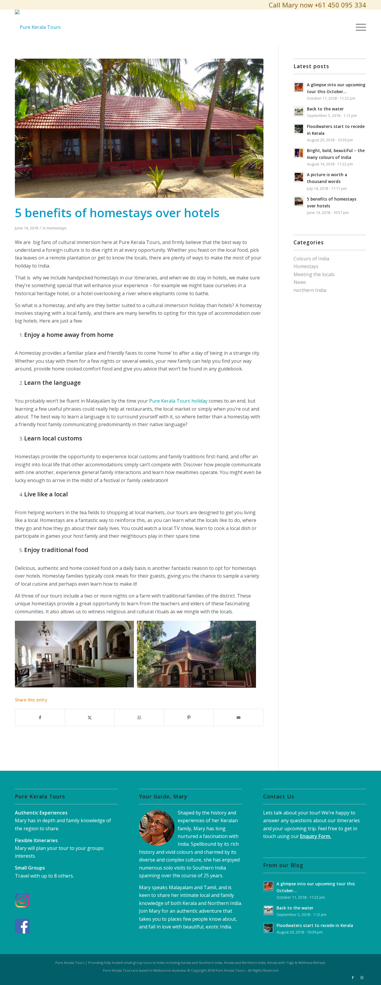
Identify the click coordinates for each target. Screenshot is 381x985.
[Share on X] (90, 717)
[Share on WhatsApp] (139, 717)
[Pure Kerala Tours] (38, 27)
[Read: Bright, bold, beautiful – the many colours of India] (298, 153)
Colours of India (311, 258)
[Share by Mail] (238, 717)
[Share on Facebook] (40, 717)
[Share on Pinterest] (189, 717)
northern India (309, 290)
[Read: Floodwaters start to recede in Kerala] (298, 128)
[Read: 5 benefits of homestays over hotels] (298, 201)
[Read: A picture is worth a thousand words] (298, 177)
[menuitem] (359, 27)
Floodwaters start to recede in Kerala (315, 925)
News (299, 282)
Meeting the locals (314, 274)
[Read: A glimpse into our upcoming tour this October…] (298, 87)
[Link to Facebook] (352, 977)
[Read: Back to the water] (298, 111)
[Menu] (359, 27)
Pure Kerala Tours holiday (178, 401)
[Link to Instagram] (361, 977)
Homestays (57, 228)
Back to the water (325, 109)
